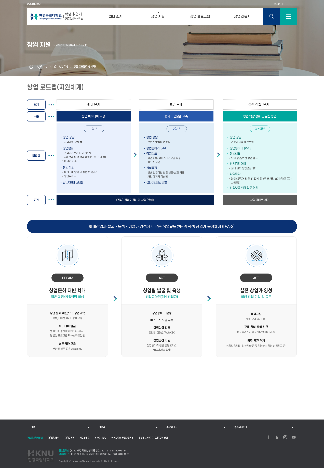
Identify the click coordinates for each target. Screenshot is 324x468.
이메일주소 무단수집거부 (122, 437)
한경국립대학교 (34, 4)
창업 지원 (158, 16)
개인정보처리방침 (35, 437)
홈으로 (55, 67)
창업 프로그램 (200, 16)
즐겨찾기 (39, 67)
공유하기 (48, 67)
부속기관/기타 (241, 427)
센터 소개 (115, 16)
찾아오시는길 (100, 437)
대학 (33, 427)
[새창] (268, 437)
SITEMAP (288, 16)
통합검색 (271, 16)
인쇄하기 (31, 67)
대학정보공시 (53, 437)
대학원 (102, 427)
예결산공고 (84, 437)
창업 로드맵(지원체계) (85, 66)
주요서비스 (171, 427)
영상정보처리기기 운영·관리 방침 (153, 437)
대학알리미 (69, 437)
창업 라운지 (242, 16)
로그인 (277, 4)
